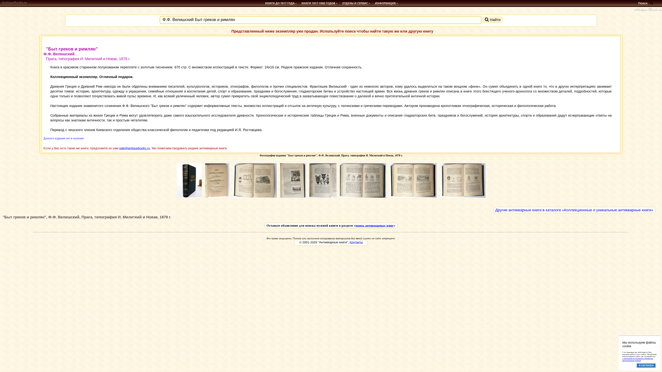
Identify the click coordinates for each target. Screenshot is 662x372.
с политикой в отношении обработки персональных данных (637, 359)
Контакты (356, 242)
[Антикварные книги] (14, 3)
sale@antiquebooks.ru (134, 148)
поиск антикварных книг (374, 225)
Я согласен (646, 365)
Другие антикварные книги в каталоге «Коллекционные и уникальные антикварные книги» (574, 210)
